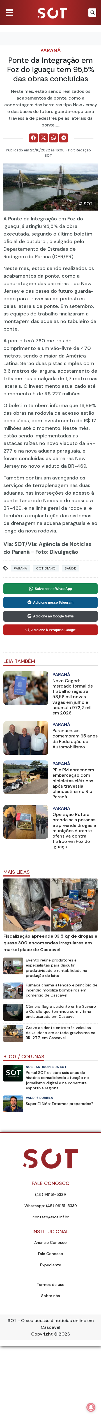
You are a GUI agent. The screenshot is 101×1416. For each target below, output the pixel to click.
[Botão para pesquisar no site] (92, 12)
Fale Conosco (50, 1253)
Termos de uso (51, 1284)
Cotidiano (46, 568)
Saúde (70, 568)
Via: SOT (14, 544)
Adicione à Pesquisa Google (53, 630)
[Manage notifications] (90, 1407)
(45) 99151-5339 (50, 1194)
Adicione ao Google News (53, 616)
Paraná (50, 50)
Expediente (50, 1264)
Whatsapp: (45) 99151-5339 (50, 1205)
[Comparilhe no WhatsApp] (53, 137)
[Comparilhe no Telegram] (63, 137)
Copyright (42, 1334)
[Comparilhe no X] (43, 137)
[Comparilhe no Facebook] (33, 137)
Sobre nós (50, 1295)
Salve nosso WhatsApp (53, 589)
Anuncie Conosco (50, 1242)
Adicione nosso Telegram (53, 603)
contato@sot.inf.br (51, 1216)
